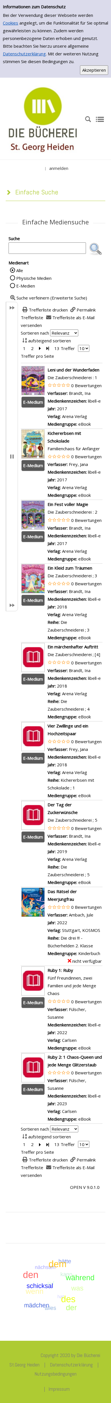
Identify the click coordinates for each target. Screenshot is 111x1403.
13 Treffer (64, 348)
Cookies (10, 23)
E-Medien (25, 286)
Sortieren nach (35, 333)
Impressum (59, 1389)
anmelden (58, 168)
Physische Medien (34, 278)
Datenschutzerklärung (24, 54)
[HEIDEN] (42, 119)
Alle (19, 270)
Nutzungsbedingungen (55, 1373)
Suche (14, 238)
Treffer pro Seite (37, 356)
